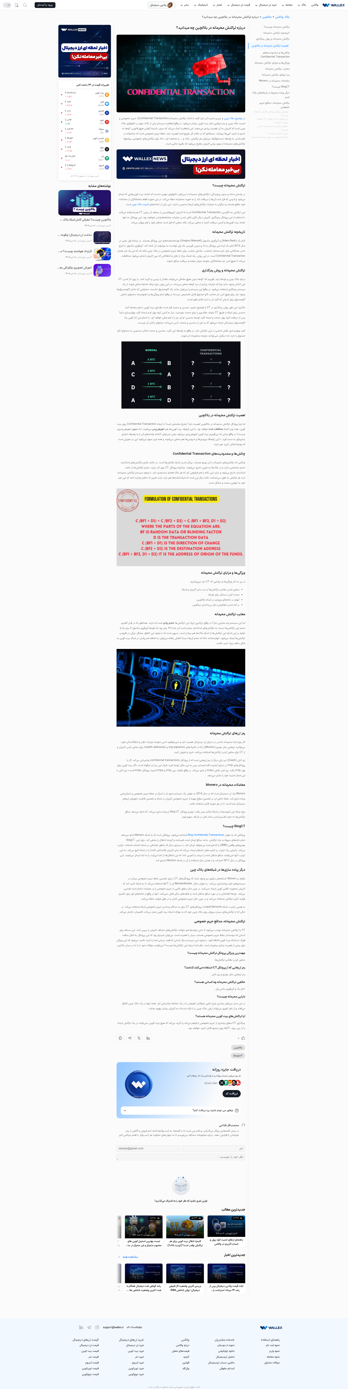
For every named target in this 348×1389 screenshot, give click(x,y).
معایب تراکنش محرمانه (277, 69)
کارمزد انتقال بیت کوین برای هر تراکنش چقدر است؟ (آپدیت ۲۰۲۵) (226, 1243)
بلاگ (303, 5)
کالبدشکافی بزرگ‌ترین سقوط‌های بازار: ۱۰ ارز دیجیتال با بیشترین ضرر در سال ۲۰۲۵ (143, 1243)
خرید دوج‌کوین (136, 1374)
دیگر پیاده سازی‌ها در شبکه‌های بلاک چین (271, 95)
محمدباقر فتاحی (229, 1125)
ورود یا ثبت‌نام (45, 5)
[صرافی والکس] (333, 5)
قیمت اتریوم (92, 1363)
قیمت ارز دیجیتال (240, 5)
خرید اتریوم (138, 1363)
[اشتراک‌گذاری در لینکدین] (148, 1038)
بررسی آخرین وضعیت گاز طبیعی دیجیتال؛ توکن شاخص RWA (226, 1288)
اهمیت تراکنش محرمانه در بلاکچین (270, 46)
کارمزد (186, 1357)
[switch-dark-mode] (7, 5)
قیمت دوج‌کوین (90, 1374)
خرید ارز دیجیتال (268, 5)
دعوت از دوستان (226, 1345)
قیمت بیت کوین (90, 1351)
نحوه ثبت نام (273, 1345)
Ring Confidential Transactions (206, 835)
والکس (314, 5)
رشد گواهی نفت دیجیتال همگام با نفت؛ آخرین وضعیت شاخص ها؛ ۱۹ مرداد (185, 1288)
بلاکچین (267, 17)
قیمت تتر (94, 1357)
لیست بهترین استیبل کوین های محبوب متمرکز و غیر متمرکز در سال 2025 (185, 1243)
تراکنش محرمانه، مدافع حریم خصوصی (274, 105)
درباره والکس (182, 1345)
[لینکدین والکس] (81, 1327)
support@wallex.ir (113, 1327)
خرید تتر (139, 1357)
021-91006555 (134, 1327)
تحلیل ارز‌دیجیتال (225, 1357)
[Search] (25, 5)
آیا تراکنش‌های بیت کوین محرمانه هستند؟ (269, 137)
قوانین (185, 1363)
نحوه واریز (274, 1351)
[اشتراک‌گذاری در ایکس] (139, 1038)
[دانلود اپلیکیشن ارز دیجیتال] (16, 5)
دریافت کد (231, 1093)
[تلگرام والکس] (89, 1327)
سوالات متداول (272, 1363)
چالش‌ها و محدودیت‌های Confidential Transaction (275, 55)
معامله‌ (289, 5)
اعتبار (219, 5)
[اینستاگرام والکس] (97, 1327)
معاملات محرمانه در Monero (274, 81)
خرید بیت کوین (136, 1351)
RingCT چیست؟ (281, 87)
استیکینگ (203, 5)
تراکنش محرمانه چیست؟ (277, 27)
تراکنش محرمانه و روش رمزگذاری (273, 39)
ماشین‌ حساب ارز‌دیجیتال (221, 1363)
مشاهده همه (130, 1257)
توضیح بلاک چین (233, 118)
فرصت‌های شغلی (180, 1351)
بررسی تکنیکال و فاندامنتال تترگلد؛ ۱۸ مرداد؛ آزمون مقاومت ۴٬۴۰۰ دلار (143, 1288)
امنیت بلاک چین (140, 204)
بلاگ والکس (282, 17)
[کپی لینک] (120, 1038)
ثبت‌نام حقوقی (227, 1368)
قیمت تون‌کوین (90, 1368)
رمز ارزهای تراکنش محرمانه (276, 75)
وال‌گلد (185, 1368)
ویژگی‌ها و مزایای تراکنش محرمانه (272, 63)
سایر (186, 5)
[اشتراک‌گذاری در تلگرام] (129, 1038)
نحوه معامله (273, 1357)
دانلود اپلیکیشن (226, 1351)
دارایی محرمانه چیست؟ (278, 133)
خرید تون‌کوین (136, 1368)
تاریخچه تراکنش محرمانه (276, 33)
